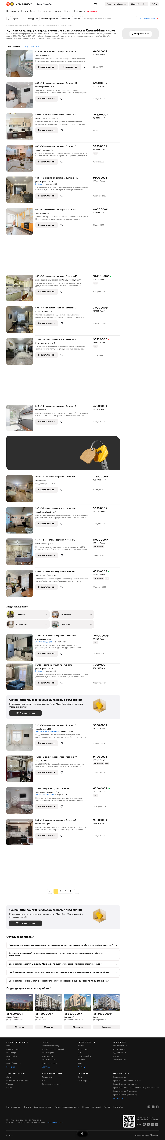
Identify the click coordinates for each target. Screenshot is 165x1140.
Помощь (107, 1107)
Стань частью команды (43, 1107)
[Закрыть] (158, 19)
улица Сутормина (42, 150)
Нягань (80, 1063)
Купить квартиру (120, 1077)
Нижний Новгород (13, 1063)
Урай (79, 1053)
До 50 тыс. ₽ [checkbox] (33, 457)
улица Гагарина (41, 729)
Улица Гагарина (48, 1053)
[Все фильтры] (8, 18)
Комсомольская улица (44, 343)
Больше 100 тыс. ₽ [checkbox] (19, 464)
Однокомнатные (119, 1053)
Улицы (44, 1081)
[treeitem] (13, 11)
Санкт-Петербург (13, 1049)
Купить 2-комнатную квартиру (125, 1084)
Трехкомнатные (119, 1060)
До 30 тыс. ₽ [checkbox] (17, 457)
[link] (154, 4)
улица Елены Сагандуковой (46, 792)
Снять (80, 1077)
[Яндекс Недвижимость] (19, 4)
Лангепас (81, 1060)
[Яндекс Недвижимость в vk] (148, 1106)
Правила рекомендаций (91, 1107)
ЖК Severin (39, 184)
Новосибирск (11, 1053)
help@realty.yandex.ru (54, 1122)
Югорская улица (41, 311)
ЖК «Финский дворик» (44, 642)
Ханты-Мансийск (84, 1056)
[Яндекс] (154, 1135)
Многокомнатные (120, 1046)
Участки (9, 1084)
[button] (101, 4)
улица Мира (40, 410)
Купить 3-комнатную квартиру (125, 1095)
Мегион (81, 1046)
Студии (116, 1056)
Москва (9, 1046)
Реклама (27, 1107)
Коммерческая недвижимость (18, 1081)
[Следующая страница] (77, 891)
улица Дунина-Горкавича (45, 118)
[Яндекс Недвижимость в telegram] (157, 1106)
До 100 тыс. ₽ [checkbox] (65, 457)
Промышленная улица (44, 544)
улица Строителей (42, 87)
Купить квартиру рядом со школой (126, 1081)
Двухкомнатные (119, 1049)
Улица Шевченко (48, 1060)
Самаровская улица (43, 639)
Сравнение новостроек (51, 1084)
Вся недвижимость (13, 1107)
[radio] (60, 891)
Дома (8, 1077)
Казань (9, 1060)
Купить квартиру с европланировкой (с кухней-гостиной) (136, 1088)
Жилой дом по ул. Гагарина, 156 (47, 731)
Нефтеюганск (83, 1049)
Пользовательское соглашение (67, 1107)
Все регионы (47, 1077)
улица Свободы (41, 55)
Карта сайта (118, 1107)
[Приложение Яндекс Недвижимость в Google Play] (148, 1124)
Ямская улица (73, 280)
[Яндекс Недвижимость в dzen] (153, 1106)
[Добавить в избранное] (85, 67)
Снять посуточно (84, 1081)
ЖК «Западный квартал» (44, 795)
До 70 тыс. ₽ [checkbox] (49, 457)
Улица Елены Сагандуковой (53, 1049)
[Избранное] (95, 4)
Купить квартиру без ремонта (125, 1091)
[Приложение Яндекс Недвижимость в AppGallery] (152, 1124)
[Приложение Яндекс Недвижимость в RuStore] (156, 1124)
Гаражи (9, 1088)
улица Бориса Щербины (44, 512)
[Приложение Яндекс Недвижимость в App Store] (144, 1124)
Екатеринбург (11, 1056)
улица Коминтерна (42, 824)
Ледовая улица (41, 761)
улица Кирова (40, 213)
